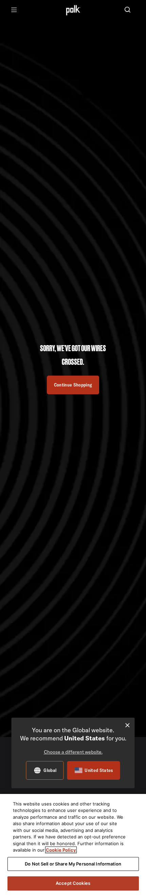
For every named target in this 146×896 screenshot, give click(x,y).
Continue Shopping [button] (73, 385)
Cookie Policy (61, 850)
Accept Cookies (73, 883)
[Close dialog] (127, 725)
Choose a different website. (73, 752)
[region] (73, 845)
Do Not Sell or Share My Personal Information (73, 864)
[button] (127, 10)
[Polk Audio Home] (73, 10)
